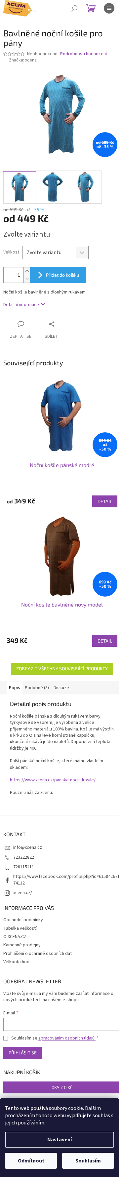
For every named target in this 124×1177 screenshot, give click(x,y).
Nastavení (59, 1139)
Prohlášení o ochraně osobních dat (37, 953)
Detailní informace (21, 304)
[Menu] (109, 8)
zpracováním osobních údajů (67, 1038)
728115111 (23, 867)
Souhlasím (88, 1160)
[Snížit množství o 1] (26, 279)
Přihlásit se (23, 1052)
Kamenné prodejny (22, 945)
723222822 (23, 857)
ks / (62, 1087)
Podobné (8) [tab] (37, 688)
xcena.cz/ (22, 892)
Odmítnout (31, 1160)
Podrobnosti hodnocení (83, 54)
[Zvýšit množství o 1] (26, 271)
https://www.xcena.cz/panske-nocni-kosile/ (53, 780)
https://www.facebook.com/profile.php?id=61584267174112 (66, 879)
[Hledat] (74, 8)
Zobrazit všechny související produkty (62, 668)
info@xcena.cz (27, 847)
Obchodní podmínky (23, 920)
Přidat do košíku (62, 275)
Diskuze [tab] (61, 688)
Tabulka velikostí (20, 928)
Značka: (23, 60)
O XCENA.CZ (14, 936)
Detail (105, 501)
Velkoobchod (16, 962)
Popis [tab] (14, 688)
